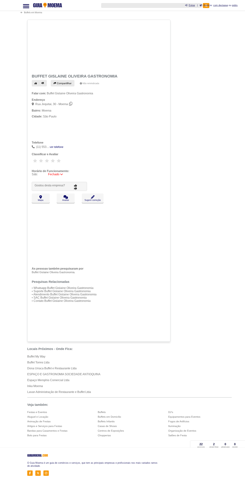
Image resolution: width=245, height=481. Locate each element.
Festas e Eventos (37, 412)
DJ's (170, 412)
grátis (235, 5)
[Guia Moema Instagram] (47, 473)
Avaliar (65, 200)
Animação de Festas (39, 421)
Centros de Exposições (111, 430)
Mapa (40, 200)
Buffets (102, 412)
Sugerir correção (92, 200)
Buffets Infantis (106, 421)
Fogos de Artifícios (178, 421)
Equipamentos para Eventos (184, 416)
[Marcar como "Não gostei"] (43, 83)
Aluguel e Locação (37, 416)
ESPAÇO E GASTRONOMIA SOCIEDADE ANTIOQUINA (63, 374)
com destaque (220, 5)
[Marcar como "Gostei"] (36, 83)
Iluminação (174, 426)
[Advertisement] (98, 46)
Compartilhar (64, 83)
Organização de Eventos (182, 430)
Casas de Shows (107, 426)
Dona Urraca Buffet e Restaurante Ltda (52, 368)
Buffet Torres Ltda (38, 362)
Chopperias (104, 435)
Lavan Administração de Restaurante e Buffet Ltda (59, 391)
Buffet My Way (36, 356)
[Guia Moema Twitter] (39, 473)
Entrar (192, 5)
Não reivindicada (91, 83)
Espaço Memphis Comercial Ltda (48, 380)
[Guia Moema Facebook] (31, 473)
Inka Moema (35, 386)
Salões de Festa (177, 435)
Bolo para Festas (37, 435)
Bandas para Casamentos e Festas (47, 430)
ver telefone (56, 146)
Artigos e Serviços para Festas (44, 426)
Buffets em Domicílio (109, 416)
